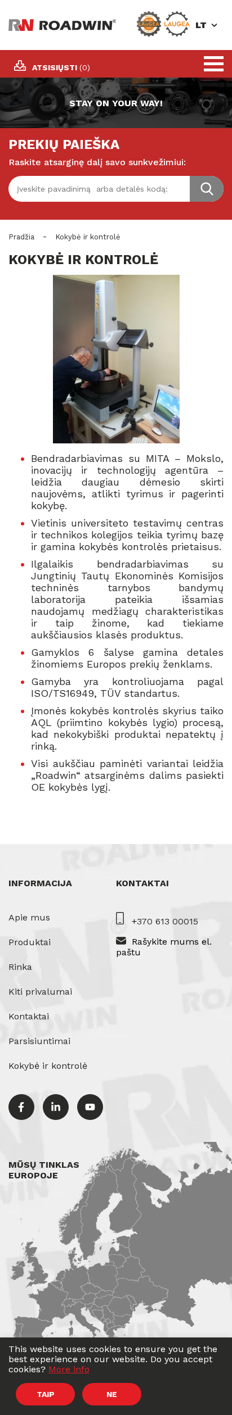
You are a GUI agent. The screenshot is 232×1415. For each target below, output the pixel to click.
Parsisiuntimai (39, 1041)
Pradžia (21, 237)
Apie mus (29, 917)
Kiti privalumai (40, 991)
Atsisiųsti (61, 67)
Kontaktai (28, 1016)
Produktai (29, 942)
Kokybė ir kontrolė (47, 1065)
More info (69, 1369)
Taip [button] (46, 1394)
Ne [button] (111, 1394)
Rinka (20, 967)
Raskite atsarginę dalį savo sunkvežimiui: (97, 162)
